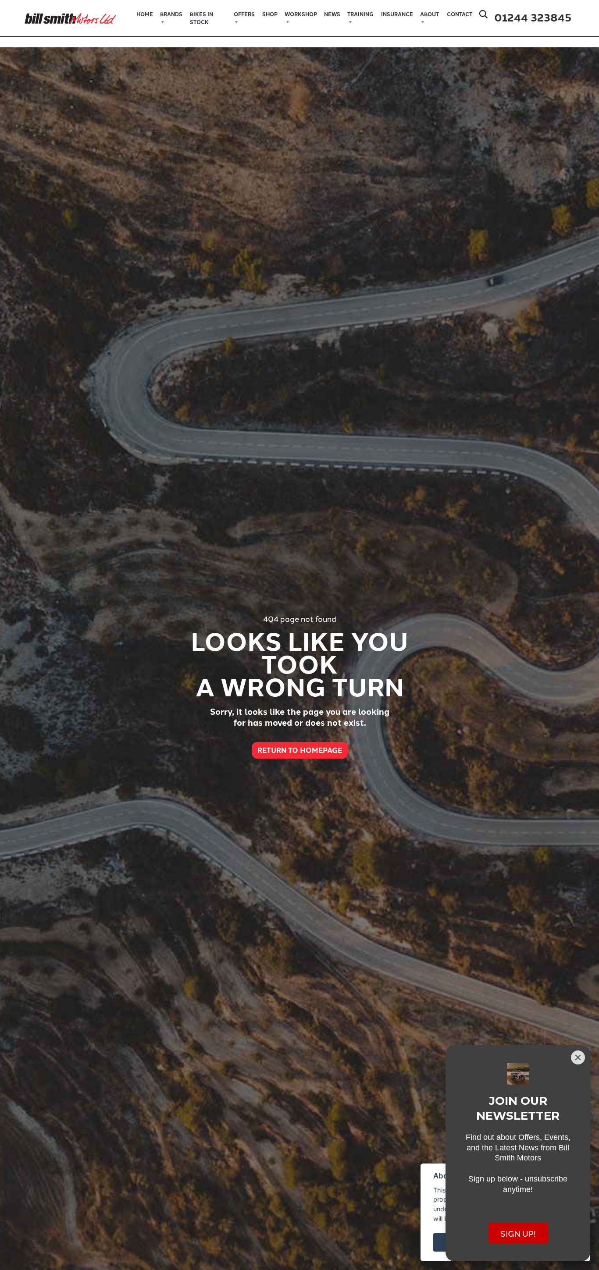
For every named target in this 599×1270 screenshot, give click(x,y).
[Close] (578, 1057)
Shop (270, 14)
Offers (244, 14)
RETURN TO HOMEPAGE (299, 750)
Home (144, 14)
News (332, 14)
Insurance (397, 14)
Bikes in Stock (201, 18)
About (429, 14)
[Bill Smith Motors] (70, 16)
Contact (459, 14)
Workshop (301, 14)
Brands (171, 14)
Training (360, 14)
